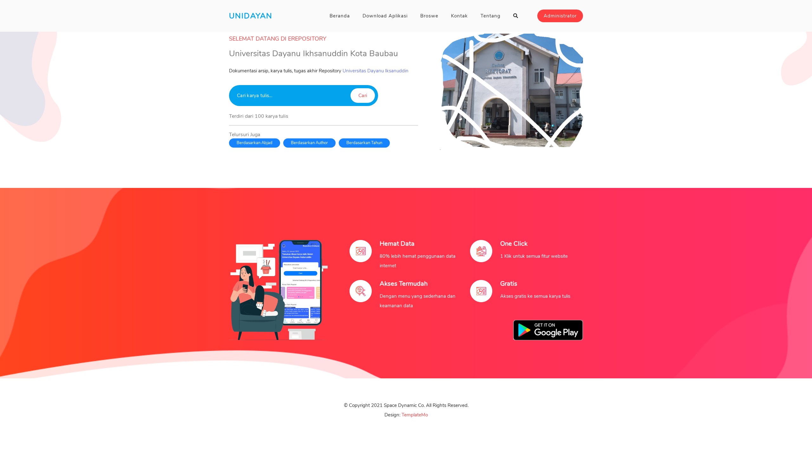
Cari (362, 95)
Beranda (340, 16)
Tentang (491, 16)
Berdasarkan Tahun (364, 143)
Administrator (560, 16)
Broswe (429, 16)
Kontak (459, 16)
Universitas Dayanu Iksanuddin (376, 71)
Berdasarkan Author (309, 143)
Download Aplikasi (385, 16)
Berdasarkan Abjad (254, 143)
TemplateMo (415, 415)
